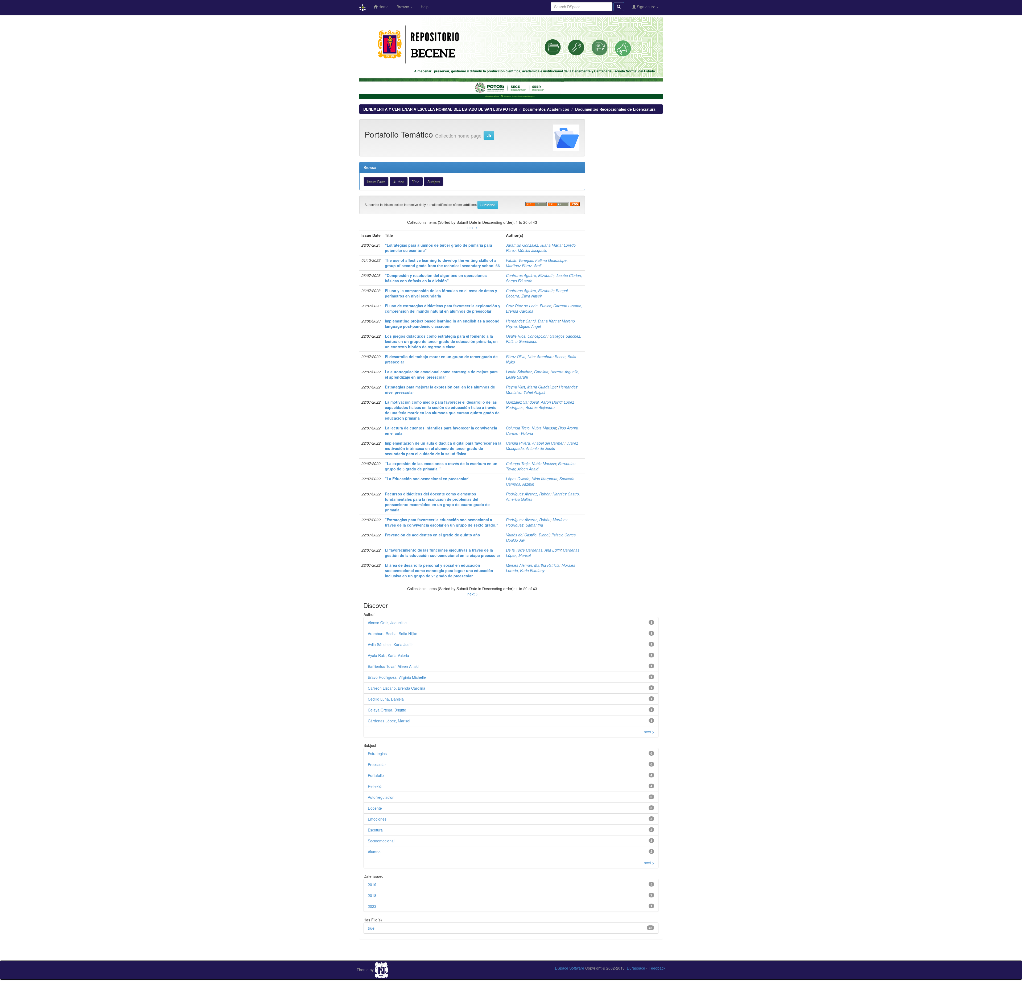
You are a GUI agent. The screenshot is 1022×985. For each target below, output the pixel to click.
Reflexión (376, 786)
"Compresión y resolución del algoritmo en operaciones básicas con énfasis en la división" (436, 278)
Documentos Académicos (546, 109)
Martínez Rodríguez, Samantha (536, 522)
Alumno (374, 851)
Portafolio (376, 775)
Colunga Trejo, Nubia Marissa (531, 428)
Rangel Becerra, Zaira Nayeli (537, 293)
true (371, 928)
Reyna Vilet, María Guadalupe (531, 387)
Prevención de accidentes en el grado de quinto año (432, 534)
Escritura (375, 830)
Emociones (377, 819)
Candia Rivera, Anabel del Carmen (535, 443)
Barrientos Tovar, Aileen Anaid (393, 666)
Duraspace (636, 968)
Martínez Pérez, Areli (523, 265)
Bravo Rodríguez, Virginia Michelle (397, 677)
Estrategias (377, 753)
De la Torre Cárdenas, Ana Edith (533, 550)
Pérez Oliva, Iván (520, 356)
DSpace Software (569, 968)
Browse (403, 6)
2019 (372, 884)
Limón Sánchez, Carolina (527, 371)
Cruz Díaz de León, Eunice (528, 305)
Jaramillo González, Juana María (534, 245)
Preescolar (377, 764)
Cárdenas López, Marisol (389, 720)
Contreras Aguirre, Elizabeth (530, 275)
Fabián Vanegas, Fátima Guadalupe (536, 260)
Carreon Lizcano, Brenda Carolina (396, 688)
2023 (372, 906)
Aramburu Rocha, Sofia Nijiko (392, 633)
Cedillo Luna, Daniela (386, 699)
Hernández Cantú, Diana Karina (533, 321)
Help (424, 6)
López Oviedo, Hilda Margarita (531, 478)
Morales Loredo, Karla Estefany (540, 567)
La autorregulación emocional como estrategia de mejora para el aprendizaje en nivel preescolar (441, 374)
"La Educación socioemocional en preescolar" (427, 478)
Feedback (657, 968)
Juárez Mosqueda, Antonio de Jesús (542, 445)
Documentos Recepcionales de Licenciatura (615, 109)
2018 (372, 895)
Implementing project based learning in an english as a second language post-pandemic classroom (442, 323)
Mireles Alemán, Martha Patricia (532, 565)
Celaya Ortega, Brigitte (387, 710)
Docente (375, 808)
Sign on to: (646, 6)
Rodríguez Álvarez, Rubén (528, 493)
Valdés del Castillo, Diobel (527, 534)
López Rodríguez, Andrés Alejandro (540, 404)
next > (472, 227)
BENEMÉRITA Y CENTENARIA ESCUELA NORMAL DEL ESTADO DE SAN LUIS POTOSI (440, 109)
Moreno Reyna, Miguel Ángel (540, 323)
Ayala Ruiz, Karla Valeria (388, 655)
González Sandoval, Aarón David (534, 402)
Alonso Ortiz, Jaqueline (387, 622)
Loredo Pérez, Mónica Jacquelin (541, 247)
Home (383, 6)
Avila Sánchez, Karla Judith (391, 644)
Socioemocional (381, 840)
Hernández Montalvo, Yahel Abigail (542, 389)
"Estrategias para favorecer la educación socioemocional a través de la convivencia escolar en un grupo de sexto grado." (441, 522)
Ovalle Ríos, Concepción (526, 336)
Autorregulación (381, 797)
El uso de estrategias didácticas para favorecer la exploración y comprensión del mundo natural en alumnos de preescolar (442, 308)
